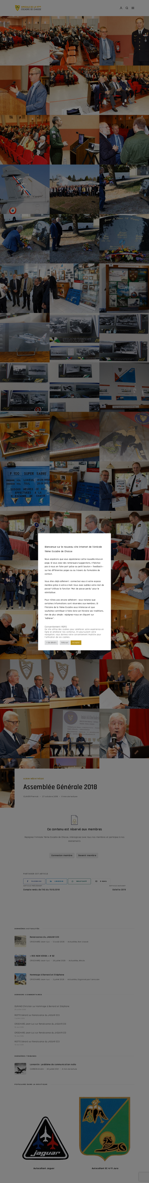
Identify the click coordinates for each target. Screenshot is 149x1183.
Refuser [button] (64, 642)
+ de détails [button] (51, 642)
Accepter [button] (76, 642)
